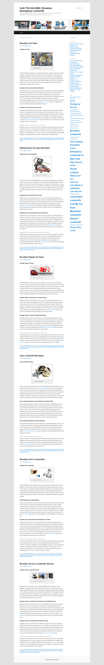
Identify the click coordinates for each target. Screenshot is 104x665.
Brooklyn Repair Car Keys (32, 257)
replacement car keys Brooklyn (31, 247)
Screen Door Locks (30, 249)
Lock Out (38, 139)
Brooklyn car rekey (74, 83)
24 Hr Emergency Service (41, 138)
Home (21, 32)
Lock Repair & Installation (46, 139)
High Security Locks (24, 139)
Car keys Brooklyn (74, 86)
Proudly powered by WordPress (52, 659)
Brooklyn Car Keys (28, 43)
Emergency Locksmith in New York (77, 155)
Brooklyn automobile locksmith (76, 122)
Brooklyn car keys (28, 138)
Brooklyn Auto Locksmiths (32, 459)
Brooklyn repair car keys (29, 345)
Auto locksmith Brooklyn (29, 449)
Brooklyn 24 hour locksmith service (31, 649)
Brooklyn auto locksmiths (29, 553)
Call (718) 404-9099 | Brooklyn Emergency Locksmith (36, 9)
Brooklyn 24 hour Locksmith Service (37, 563)
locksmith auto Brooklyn (76, 88)
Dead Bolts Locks (60, 138)
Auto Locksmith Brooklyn (32, 355)
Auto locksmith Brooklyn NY (76, 67)
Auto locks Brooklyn (75, 64)
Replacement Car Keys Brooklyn (35, 147)
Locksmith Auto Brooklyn (76, 48)
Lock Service (55, 139)
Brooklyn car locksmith (75, 81)
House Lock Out (32, 139)
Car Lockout (76, 141)
